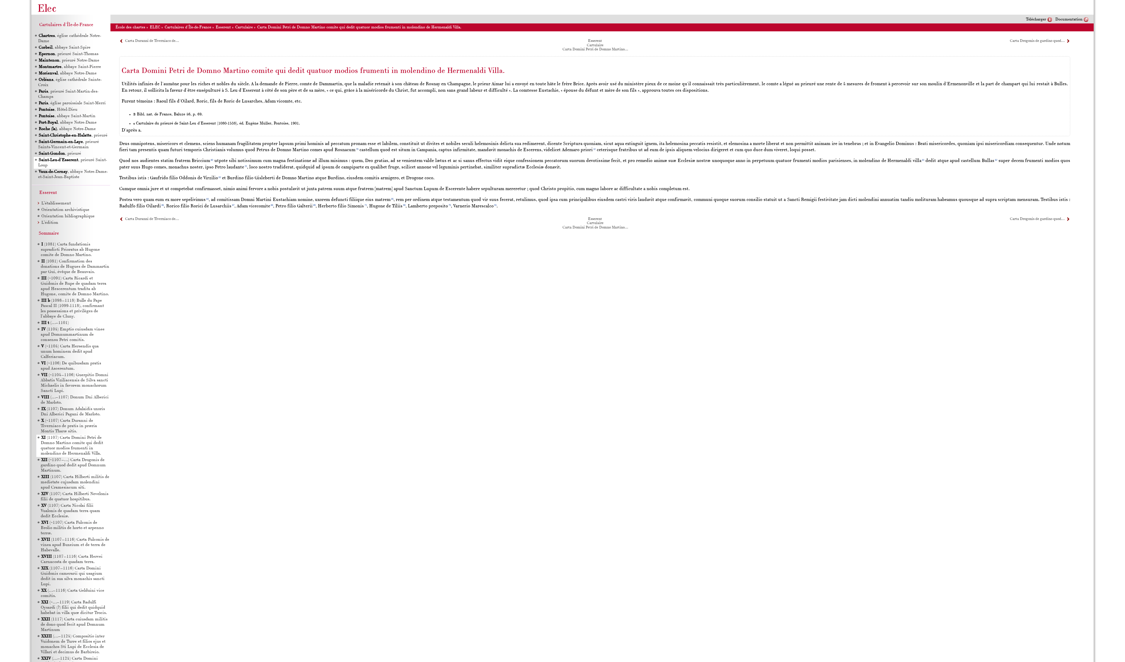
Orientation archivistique (65, 210)
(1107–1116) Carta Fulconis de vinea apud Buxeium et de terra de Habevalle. (75, 545)
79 (357, 149)
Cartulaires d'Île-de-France (188, 27)
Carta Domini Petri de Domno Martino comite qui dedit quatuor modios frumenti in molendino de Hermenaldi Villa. (359, 27)
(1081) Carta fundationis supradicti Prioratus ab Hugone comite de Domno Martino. (70, 249)
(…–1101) (55, 323)
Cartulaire (244, 27)
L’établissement (56, 203)
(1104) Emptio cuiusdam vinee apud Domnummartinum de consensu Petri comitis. (73, 334)
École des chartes (130, 27)
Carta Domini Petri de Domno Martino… (595, 49)
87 (233, 205)
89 (314, 205)
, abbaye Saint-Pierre (70, 67)
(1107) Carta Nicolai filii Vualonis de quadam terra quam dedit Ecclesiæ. (70, 511)
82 (996, 160)
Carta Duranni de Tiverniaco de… (152, 41)
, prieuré (73, 135)
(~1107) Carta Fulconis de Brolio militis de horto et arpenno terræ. (72, 528)
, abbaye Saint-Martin (67, 116)
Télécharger (1036, 19)
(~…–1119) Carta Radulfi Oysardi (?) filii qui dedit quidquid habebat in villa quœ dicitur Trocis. (74, 607)
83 (220, 177)
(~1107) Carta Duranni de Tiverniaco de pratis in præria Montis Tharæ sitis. (69, 426)
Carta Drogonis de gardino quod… (1037, 41)
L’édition (49, 223)
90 (404, 205)
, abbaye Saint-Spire (65, 47)
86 (162, 205)
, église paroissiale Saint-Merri (72, 103)
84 (207, 199)
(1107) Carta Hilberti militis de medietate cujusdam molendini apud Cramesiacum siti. (75, 482)
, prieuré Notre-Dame (69, 60)
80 (212, 160)
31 (246, 166)
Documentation (1069, 19)
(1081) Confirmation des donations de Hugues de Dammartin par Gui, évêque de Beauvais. (75, 266)
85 (392, 199)
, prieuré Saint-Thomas (68, 54)
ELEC (155, 27)
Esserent (223, 27)
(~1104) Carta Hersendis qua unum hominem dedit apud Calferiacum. (70, 351)
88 (272, 205)
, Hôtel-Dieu (58, 110)
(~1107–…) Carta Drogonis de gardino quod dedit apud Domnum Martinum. (73, 465)
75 (450, 205)
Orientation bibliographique (68, 216)
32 (594, 149)
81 (923, 160)
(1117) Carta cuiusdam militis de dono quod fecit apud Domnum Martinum (74, 624)
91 (495, 205)
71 (365, 205)
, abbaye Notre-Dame (68, 73)
